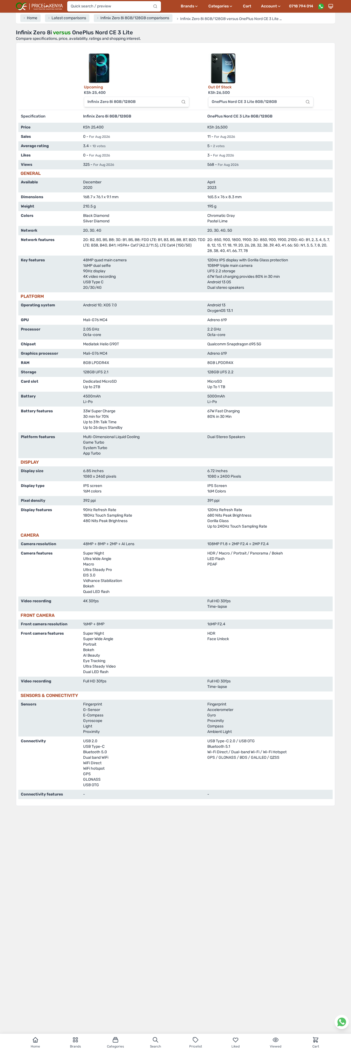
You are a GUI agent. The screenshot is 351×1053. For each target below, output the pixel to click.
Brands (75, 1046)
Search (155, 1046)
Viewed (275, 1046)
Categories (115, 1046)
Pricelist (195, 1046)
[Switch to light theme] (330, 6)
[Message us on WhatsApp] (320, 6)
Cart (247, 6)
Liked (235, 1046)
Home (35, 1046)
